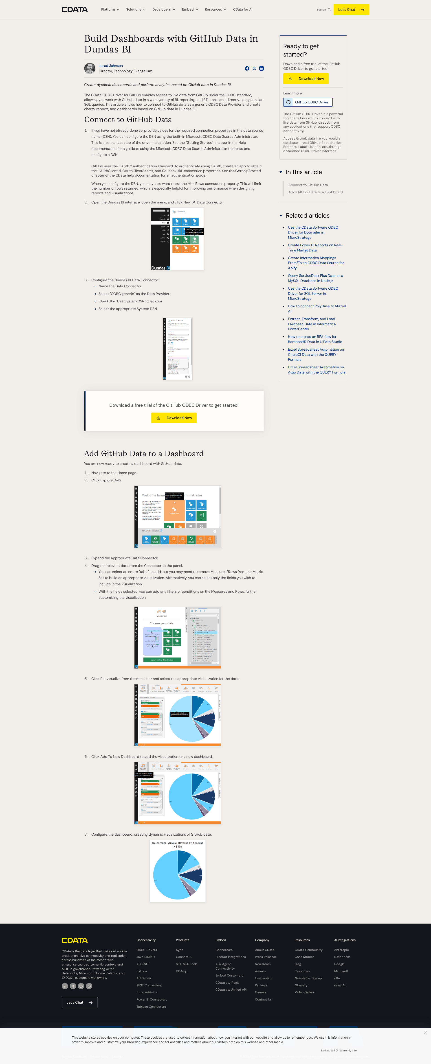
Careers (260, 992)
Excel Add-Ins (146, 992)
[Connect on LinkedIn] (261, 68)
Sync (179, 950)
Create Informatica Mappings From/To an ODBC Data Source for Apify (316, 263)
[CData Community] (89, 986)
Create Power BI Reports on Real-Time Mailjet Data (315, 247)
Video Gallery (305, 992)
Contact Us (263, 999)
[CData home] (78, 9)
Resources (302, 971)
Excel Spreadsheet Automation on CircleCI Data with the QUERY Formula (316, 354)
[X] (73, 986)
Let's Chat (346, 9)
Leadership (263, 978)
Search (321, 9)
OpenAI (339, 985)
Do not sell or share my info (339, 1050)
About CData (264, 950)
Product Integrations (231, 957)
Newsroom (263, 964)
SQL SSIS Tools (186, 964)
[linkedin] (65, 986)
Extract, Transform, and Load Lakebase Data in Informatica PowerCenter (312, 324)
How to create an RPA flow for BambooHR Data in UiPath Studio (315, 339)
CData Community (309, 950)
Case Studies (304, 957)
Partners (261, 985)
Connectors (224, 950)
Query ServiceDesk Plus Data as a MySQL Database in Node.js (315, 278)
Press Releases (266, 957)
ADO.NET (143, 964)
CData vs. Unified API (231, 990)
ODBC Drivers (146, 950)
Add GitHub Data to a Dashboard (315, 192)
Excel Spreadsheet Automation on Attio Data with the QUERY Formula (316, 369)
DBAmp (181, 971)
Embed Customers (229, 975)
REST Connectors (149, 985)
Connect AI (184, 957)
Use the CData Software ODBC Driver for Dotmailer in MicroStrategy (313, 232)
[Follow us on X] (254, 68)
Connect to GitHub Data (308, 185)
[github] (81, 986)
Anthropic (341, 950)
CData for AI (242, 9)
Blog (298, 964)
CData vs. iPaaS (227, 983)
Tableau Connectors (151, 1007)
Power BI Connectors (151, 999)
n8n (337, 978)
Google (339, 964)
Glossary (301, 985)
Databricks (342, 957)
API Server (143, 978)
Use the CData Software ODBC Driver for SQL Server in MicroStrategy (313, 293)
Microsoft (341, 971)
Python (141, 971)
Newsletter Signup (308, 978)
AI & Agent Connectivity (225, 966)
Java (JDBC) (145, 957)
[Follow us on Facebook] (247, 68)
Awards (260, 971)
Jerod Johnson (111, 65)
